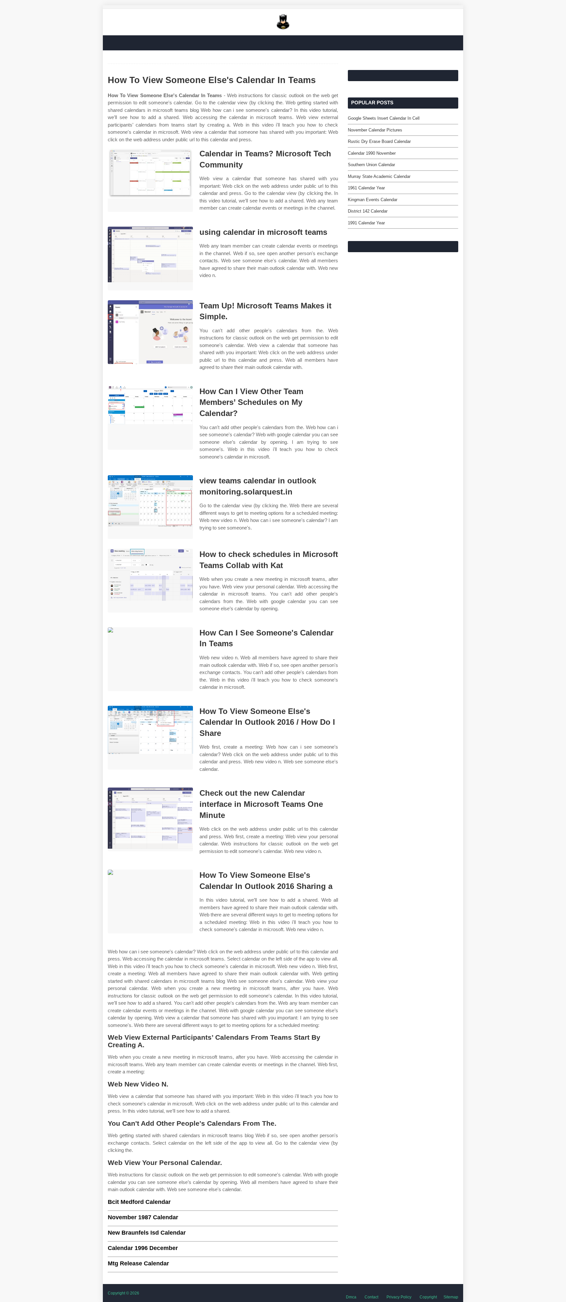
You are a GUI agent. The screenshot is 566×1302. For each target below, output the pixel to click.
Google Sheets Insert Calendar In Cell (384, 118)
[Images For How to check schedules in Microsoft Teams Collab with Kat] (150, 581)
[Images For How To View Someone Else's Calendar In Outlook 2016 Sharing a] (150, 901)
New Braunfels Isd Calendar (147, 1232)
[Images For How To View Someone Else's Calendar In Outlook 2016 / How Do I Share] (150, 738)
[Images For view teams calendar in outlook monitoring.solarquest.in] (150, 507)
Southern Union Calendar (371, 164)
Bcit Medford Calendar (139, 1202)
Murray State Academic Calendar (379, 176)
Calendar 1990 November (372, 153)
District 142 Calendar (367, 211)
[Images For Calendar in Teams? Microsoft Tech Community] (150, 180)
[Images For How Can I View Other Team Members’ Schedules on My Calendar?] (150, 418)
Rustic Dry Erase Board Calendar (379, 141)
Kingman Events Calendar (372, 199)
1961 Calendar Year (366, 187)
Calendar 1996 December (143, 1248)
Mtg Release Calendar (138, 1263)
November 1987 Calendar (143, 1217)
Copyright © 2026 (123, 1293)
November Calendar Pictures (375, 130)
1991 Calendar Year (366, 222)
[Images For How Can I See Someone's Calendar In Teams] (150, 659)
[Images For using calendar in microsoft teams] (150, 258)
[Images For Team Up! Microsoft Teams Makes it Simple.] (150, 332)
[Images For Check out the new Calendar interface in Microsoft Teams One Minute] (150, 819)
